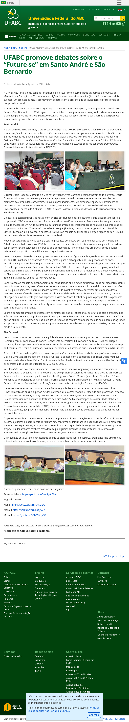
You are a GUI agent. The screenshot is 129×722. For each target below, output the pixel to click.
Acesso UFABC (73, 577)
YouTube (39, 667)
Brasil (10, 2)
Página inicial (10, 48)
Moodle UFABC (104, 638)
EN (124, 10)
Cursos (49, 34)
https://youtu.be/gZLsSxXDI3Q (28, 504)
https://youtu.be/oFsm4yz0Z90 (39, 494)
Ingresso (39, 577)
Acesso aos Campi (106, 584)
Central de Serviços (76, 584)
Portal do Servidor (13, 656)
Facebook (40, 656)
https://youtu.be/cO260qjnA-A (29, 509)
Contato (52, 38)
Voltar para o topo (115, 556)
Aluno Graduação (106, 616)
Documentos (10, 595)
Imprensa (39, 38)
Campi (7, 580)
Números (8, 598)
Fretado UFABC (73, 592)
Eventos (60, 34)
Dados (22, 38)
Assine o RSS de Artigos (78, 691)
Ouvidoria (102, 580)
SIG (68, 610)
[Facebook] (104, 24)
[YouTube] (118, 24)
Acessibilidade (95, 10)
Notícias (23, 48)
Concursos (74, 34)
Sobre (7, 577)
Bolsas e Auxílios (105, 624)
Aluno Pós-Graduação (108, 620)
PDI (30, 38)
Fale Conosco (104, 577)
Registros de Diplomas (77, 595)
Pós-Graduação (42, 584)
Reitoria (117, 34)
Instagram (40, 660)
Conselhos (104, 34)
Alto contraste (80, 10)
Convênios (9, 591)
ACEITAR (94, 715)
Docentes (40, 588)
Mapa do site (109, 10)
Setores (8, 602)
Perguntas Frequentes (30, 34)
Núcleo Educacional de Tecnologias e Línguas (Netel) (46, 595)
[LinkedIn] (113, 24)
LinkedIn (39, 663)
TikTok (38, 671)
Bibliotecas (89, 34)
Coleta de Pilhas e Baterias (79, 588)
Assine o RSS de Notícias (78, 674)
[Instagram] (109, 24)
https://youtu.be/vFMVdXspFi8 (30, 515)
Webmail (70, 606)
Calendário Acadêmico (108, 634)
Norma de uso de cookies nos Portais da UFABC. (63, 709)
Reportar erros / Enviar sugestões (109, 718)
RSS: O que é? (73, 670)
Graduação (40, 580)
